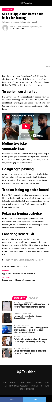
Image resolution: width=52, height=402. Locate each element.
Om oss (5, 383)
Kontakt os (14, 383)
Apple (20, 266)
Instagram (34, 386)
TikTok (47, 386)
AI (6, 386)
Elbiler (47, 383)
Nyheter (30, 383)
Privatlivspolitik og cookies (18, 386)
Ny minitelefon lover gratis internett (27, 259)
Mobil (22, 383)
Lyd (26, 266)
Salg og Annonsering (27, 389)
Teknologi (38, 383)
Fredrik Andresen (18, 28)
